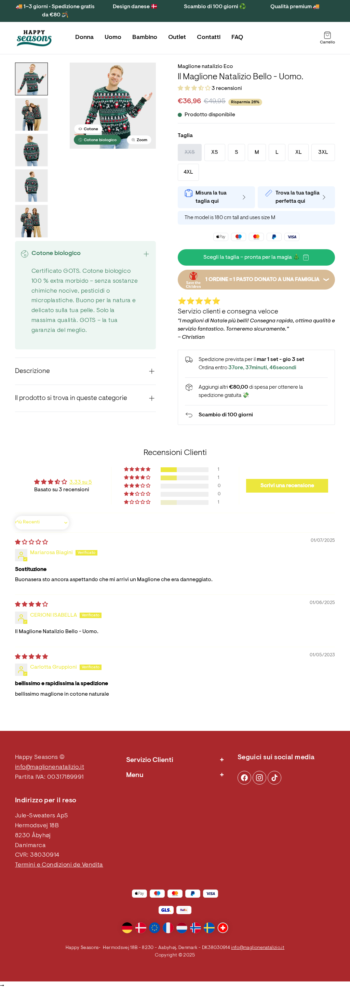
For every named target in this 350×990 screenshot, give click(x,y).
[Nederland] (181, 927)
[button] (195, 88)
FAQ (237, 38)
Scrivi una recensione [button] (287, 486)
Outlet (177, 38)
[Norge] (195, 927)
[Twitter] (274, 777)
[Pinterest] (259, 777)
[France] (168, 927)
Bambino (144, 38)
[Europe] (154, 927)
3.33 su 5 (80, 482)
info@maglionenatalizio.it (49, 767)
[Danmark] (140, 927)
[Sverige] (209, 927)
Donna (84, 38)
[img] (31, 542)
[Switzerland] (222, 927)
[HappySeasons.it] (34, 38)
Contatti (208, 38)
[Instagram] (244, 777)
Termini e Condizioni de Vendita (59, 865)
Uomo (113, 38)
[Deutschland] (127, 927)
